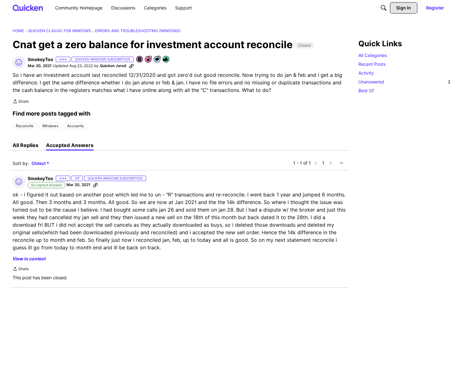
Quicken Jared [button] (113, 65)
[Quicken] (28, 8)
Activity (366, 73)
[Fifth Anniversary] (148, 60)
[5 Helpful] (166, 60)
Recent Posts (372, 64)
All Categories (372, 55)
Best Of (366, 90)
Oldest (39, 164)
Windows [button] (50, 125)
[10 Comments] (157, 60)
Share (21, 102)
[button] (19, 62)
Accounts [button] (75, 125)
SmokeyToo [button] (40, 59)
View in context (29, 258)
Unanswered (404, 81)
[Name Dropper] (140, 60)
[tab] (25, 145)
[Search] (383, 8)
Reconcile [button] (24, 125)
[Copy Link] (131, 66)
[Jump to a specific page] (341, 163)
